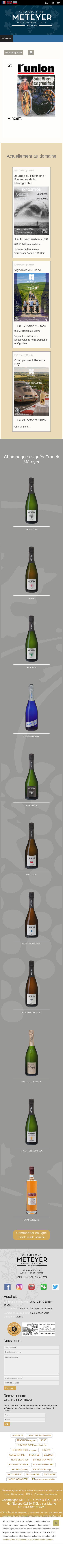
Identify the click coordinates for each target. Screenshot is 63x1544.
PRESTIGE (34, 1455)
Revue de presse (13, 52)
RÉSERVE (46, 1450)
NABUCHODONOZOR (18, 1479)
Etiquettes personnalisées (43, 1479)
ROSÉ (43, 1440)
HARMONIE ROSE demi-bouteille (31, 1445)
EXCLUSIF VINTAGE (18, 1465)
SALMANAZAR (32, 1474)
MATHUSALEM (14, 1474)
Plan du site (26, 1490)
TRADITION (17, 1435)
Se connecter (18, 1494)
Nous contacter (41, 1490)
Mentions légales (10, 1490)
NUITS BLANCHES (20, 1460)
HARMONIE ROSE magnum (24, 1450)
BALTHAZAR (50, 1474)
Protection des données (46, 1494)
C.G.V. (29, 1494)
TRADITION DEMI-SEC (43, 1465)
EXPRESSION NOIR (42, 1460)
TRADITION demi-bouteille (39, 1435)
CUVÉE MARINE (17, 1455)
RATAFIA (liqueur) (20, 1469)
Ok (56, 1523)
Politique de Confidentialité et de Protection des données (28, 1540)
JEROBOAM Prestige (41, 1469)
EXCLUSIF (49, 1455)
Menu (7, 38)
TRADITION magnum (26, 1440)
